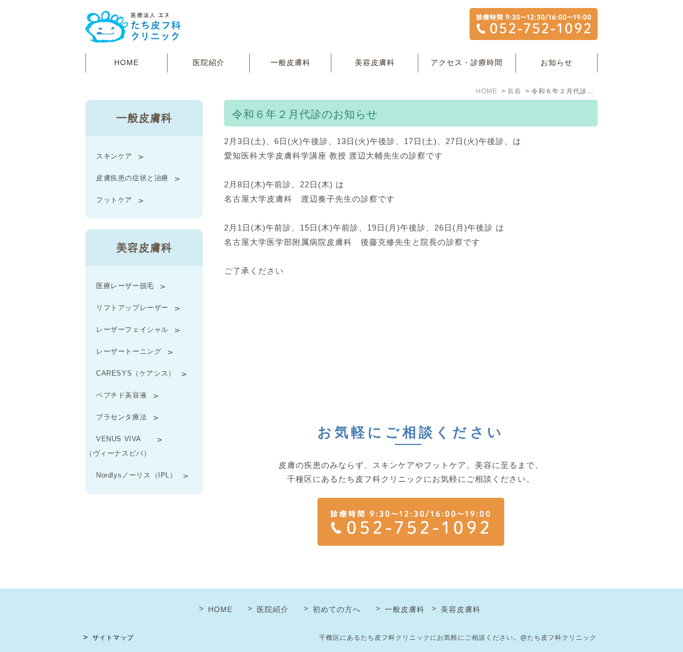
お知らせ (557, 62)
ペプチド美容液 (121, 395)
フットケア (114, 200)
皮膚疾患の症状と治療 (132, 178)
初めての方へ (337, 609)
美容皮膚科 (375, 62)
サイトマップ (113, 637)
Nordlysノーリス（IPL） (136, 475)
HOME (126, 62)
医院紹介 (209, 62)
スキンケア (114, 156)
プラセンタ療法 (121, 417)
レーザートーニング (128, 351)
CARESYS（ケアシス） (136, 373)
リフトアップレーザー (132, 308)
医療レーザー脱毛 (125, 286)
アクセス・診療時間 (467, 62)
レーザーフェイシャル (132, 329)
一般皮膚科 (291, 62)
